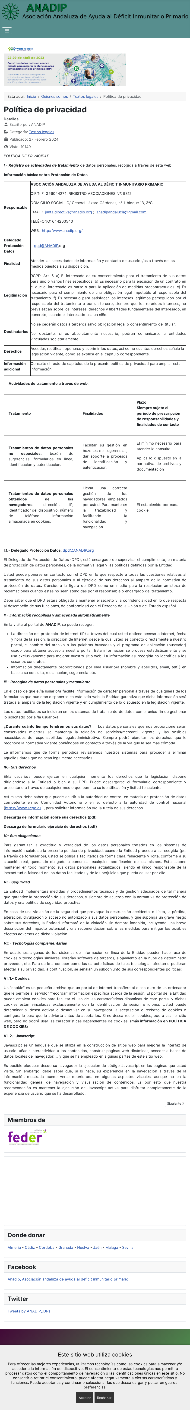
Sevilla (127, 1247)
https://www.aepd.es (23, 808)
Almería (14, 1247)
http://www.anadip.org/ (62, 230)
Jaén (97, 1247)
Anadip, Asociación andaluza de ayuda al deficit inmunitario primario (68, 1279)
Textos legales (41, 132)
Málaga (111, 1247)
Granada (65, 1247)
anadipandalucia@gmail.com (121, 212)
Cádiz (30, 1247)
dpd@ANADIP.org (78, 550)
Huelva (83, 1247)
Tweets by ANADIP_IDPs (29, 1311)
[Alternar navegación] (7, 30)
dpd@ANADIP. (46, 245)
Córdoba (46, 1247)
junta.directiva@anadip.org (68, 212)
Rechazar (104, 1398)
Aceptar (85, 1398)
